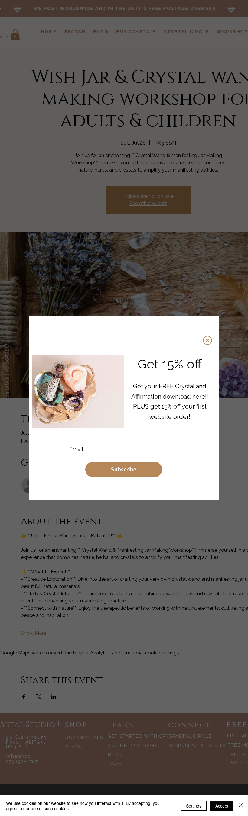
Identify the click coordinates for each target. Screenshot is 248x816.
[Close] (240, 805)
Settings (193, 806)
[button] (207, 340)
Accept (221, 806)
